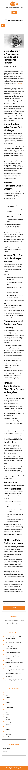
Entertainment (9, 707)
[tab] (14, 12)
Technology (8, 734)
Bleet (3, 25)
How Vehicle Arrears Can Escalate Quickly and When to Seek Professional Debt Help (14, 646)
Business (8, 697)
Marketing (8, 722)
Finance (7, 709)
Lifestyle (8, 719)
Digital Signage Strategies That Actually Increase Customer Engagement (13, 674)
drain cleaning (20, 83)
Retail (7, 727)
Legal (7, 717)
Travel (7, 736)
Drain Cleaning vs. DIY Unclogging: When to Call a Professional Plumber (12, 57)
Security (8, 729)
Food (7, 712)
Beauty (7, 695)
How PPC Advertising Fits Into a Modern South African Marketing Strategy (14, 656)
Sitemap (5, 751)
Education (8, 702)
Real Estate (8, 724)
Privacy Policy (6, 748)
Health (7, 714)
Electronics (8, 705)
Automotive (8, 692)
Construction (9, 700)
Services (8, 731)
